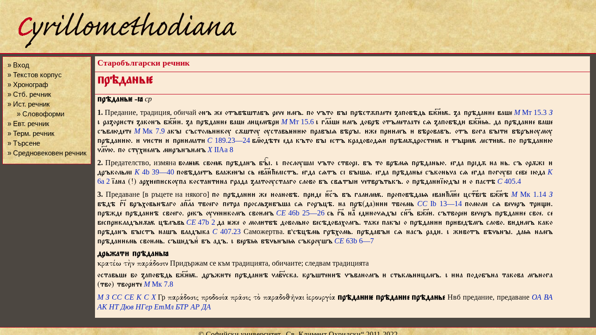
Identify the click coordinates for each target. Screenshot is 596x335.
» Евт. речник (28, 123)
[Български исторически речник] (119, 47)
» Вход (18, 65)
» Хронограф (27, 84)
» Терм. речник (30, 133)
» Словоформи (40, 114)
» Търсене (23, 143)
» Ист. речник (28, 104)
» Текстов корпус (34, 75)
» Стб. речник (29, 94)
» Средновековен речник (47, 153)
